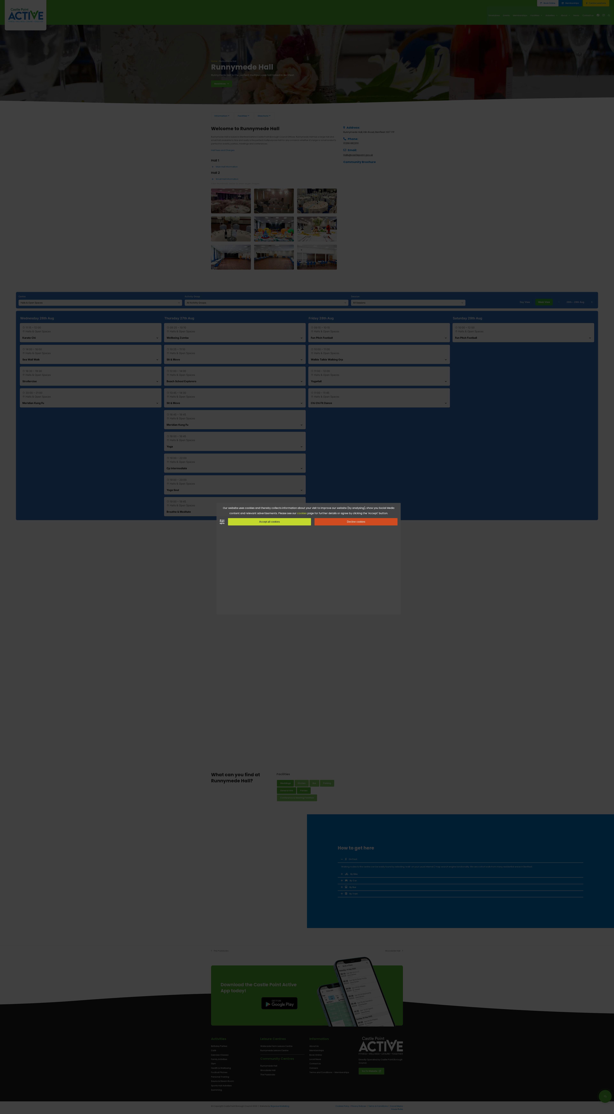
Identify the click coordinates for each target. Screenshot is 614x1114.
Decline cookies (356, 521)
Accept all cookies (269, 521)
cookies (302, 513)
